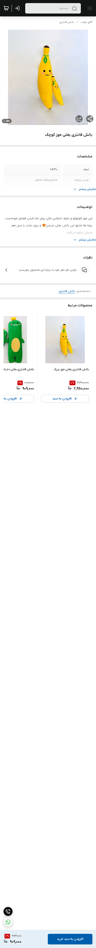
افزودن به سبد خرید (70, 939)
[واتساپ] (8, 922)
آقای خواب (86, 22)
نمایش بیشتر (87, 189)
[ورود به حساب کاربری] (18, 8)
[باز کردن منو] (88, 8)
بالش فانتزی (66, 22)
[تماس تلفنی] (8, 911)
